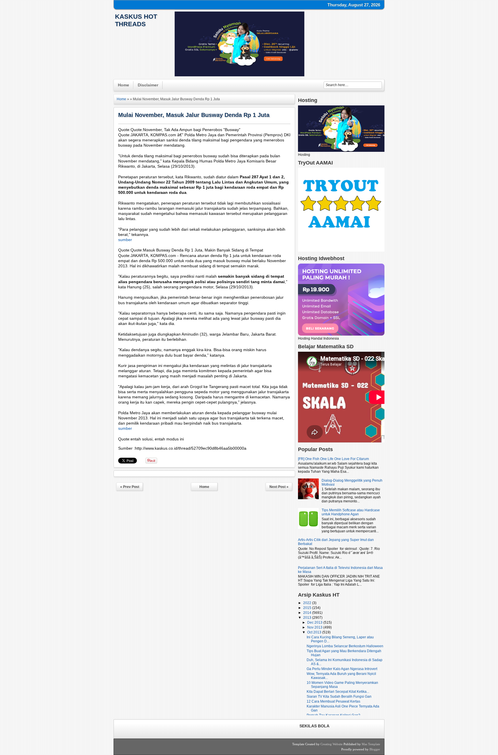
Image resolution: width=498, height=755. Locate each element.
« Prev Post (129, 487)
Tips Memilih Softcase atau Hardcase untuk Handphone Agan (351, 512)
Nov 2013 (315, 627)
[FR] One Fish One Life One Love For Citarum (333, 459)
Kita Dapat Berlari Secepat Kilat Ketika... (338, 692)
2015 (307, 608)
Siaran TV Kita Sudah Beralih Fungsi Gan (339, 697)
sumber (125, 239)
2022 (307, 603)
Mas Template (371, 744)
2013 (307, 618)
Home (123, 85)
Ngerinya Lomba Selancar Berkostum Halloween (345, 646)
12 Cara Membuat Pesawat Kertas (333, 701)
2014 (307, 613)
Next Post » (278, 487)
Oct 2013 (314, 632)
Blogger (374, 749)
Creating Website (331, 744)
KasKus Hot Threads (136, 20)
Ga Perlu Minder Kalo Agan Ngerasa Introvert (342, 669)
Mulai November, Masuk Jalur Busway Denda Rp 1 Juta (193, 115)
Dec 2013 (315, 622)
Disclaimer (148, 85)
